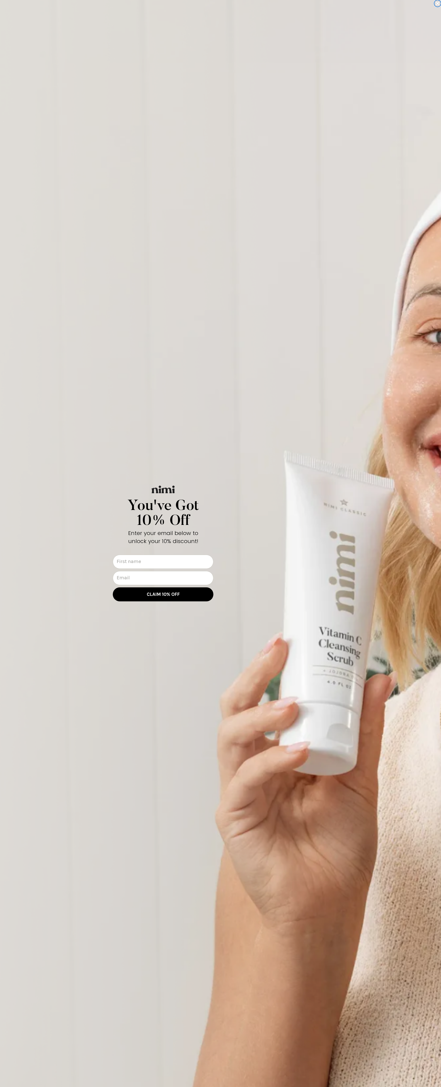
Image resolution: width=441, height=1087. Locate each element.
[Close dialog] (437, 3)
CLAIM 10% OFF (163, 594)
